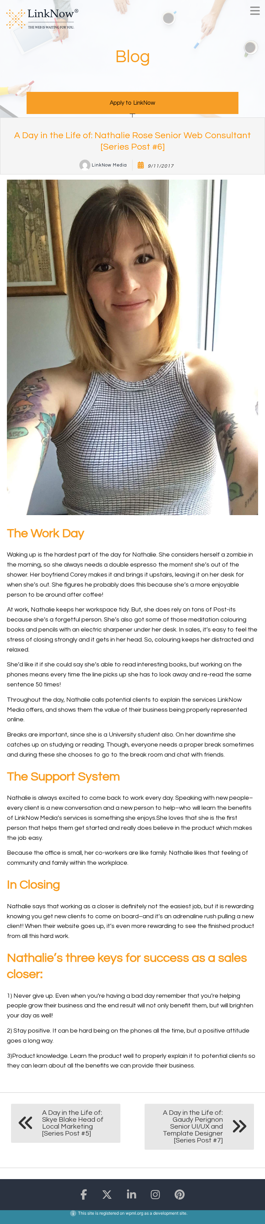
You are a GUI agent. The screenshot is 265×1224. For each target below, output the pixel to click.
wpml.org (134, 1213)
